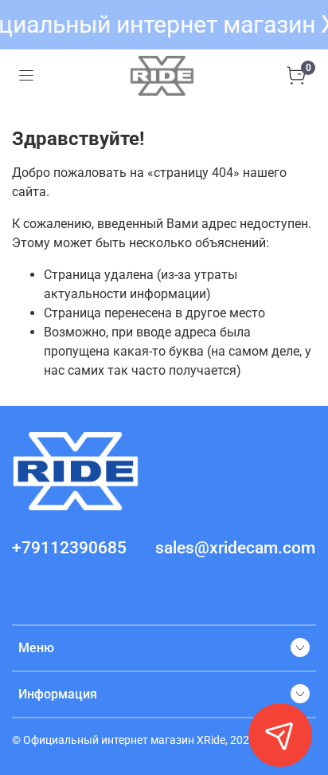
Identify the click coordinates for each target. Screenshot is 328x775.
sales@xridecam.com (235, 547)
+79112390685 (69, 547)
